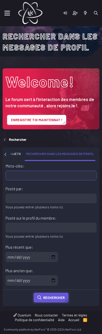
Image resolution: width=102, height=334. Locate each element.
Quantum (24, 315)
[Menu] (7, 13)
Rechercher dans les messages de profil (60, 153)
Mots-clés (14, 166)
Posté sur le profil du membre (30, 218)
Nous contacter (46, 315)
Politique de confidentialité (34, 320)
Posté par (13, 188)
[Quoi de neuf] (85, 13)
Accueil (73, 320)
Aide (61, 320)
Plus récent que (18, 247)
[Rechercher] (96, 13)
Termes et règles (74, 315)
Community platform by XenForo (43, 329)
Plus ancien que (18, 270)
